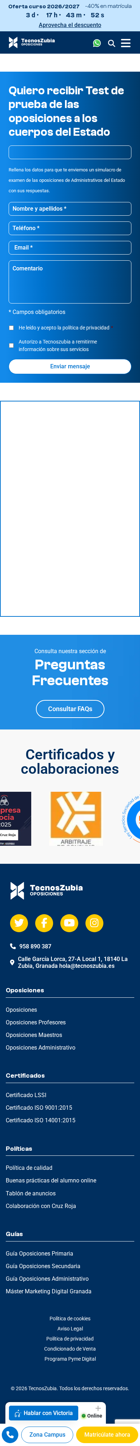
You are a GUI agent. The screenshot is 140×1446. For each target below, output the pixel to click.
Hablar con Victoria (48, 1413)
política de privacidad (85, 328)
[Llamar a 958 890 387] (10, 1435)
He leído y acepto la (66, 328)
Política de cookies (70, 1318)
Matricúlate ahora (107, 1434)
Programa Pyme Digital (70, 1359)
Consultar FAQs (70, 709)
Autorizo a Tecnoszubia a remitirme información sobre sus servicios (58, 345)
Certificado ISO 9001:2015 (39, 1107)
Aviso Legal (70, 1329)
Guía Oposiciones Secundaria (43, 1266)
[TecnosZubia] (32, 46)
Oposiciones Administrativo (40, 1047)
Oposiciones (21, 1009)
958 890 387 (35, 946)
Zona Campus (47, 1434)
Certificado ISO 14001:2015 (40, 1120)
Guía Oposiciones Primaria (39, 1253)
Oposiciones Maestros (34, 1035)
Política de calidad (29, 1167)
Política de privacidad (70, 1339)
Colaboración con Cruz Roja (41, 1206)
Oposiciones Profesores (36, 1022)
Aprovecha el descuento (70, 25)
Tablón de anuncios (31, 1193)
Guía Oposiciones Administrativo (47, 1278)
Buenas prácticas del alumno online (51, 1180)
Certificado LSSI (26, 1095)
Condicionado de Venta (70, 1349)
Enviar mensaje (70, 366)
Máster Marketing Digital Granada (49, 1291)
